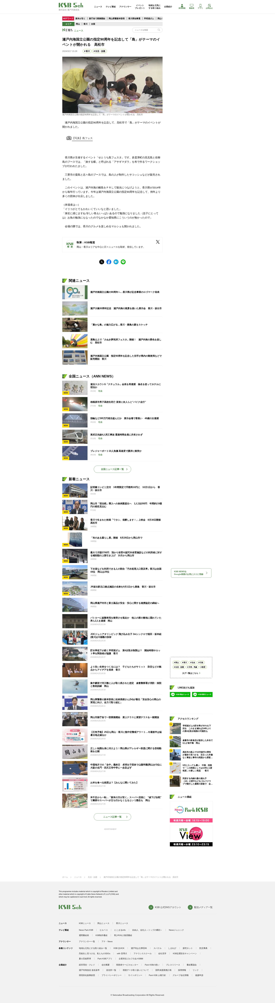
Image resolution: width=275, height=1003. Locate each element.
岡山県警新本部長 (117, 18)
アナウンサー (125, 6)
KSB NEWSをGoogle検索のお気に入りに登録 (188, 572)
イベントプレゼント (140, 6)
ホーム (65, 877)
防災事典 (203, 948)
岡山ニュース (103, 923)
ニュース (98, 6)
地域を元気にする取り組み (155, 6)
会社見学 (162, 953)
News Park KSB (86, 930)
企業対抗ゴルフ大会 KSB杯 (131, 958)
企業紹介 (168, 6)
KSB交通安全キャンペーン (185, 953)
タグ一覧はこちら (190, 673)
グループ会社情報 (181, 975)
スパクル (158, 948)
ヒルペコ (104, 930)
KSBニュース (85, 923)
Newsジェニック (176, 930)
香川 (86, 24)
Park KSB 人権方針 (157, 975)
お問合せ (209, 8)
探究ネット (188, 948)
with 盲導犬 (122, 953)
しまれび (172, 948)
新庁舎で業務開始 (97, 18)
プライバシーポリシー (112, 975)
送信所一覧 (111, 970)
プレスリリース (173, 965)
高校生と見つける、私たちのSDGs (94, 953)
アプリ (200, 8)
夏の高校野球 (85, 958)
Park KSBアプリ (105, 958)
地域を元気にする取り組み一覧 (93, 948)
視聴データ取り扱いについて (136, 970)
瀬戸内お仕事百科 (139, 948)
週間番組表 (84, 935)
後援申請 (199, 975)
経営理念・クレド (87, 965)
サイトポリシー (135, 975)
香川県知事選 (134, 18)
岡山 (78, 24)
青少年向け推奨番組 (123, 935)
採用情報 (182, 8)
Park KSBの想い (152, 965)
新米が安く (80, 18)
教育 (203, 667)
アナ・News (107, 941)
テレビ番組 (111, 6)
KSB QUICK (119, 948)
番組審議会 (192, 965)
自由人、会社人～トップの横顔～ (147, 930)
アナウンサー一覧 (87, 941)
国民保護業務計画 (163, 970)
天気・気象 (193, 667)
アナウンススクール (143, 953)
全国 (93, 24)
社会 (193, 663)
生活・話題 (100, 51)
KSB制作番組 (101, 935)
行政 (201, 663)
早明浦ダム (149, 18)
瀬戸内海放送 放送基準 (89, 970)
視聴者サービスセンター (127, 965)
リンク (196, 970)
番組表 (191, 8)
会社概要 (106, 965)
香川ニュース (122, 923)
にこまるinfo (120, 930)
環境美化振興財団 (87, 975)
